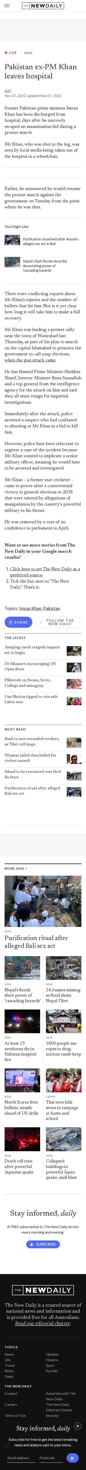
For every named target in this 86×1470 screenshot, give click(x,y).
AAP (8, 91)
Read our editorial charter (42, 1323)
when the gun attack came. (30, 360)
